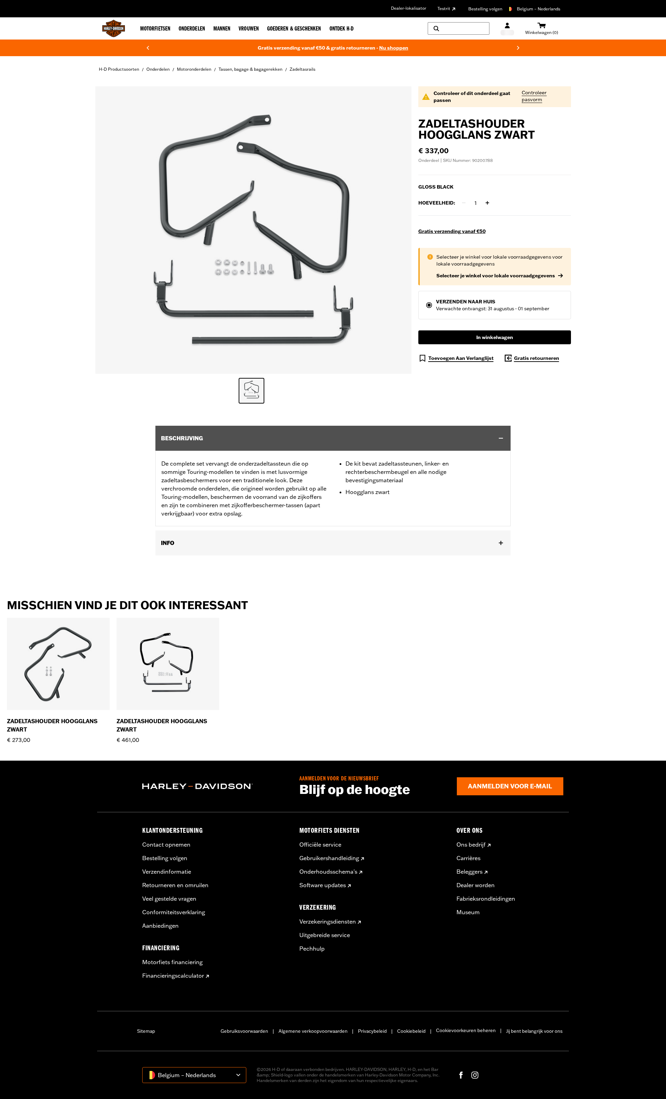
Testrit (443, 8)
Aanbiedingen (160, 925)
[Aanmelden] (507, 28)
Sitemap (146, 1031)
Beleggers (469, 871)
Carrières (468, 858)
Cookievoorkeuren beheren (466, 1030)
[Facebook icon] (461, 1075)
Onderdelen (158, 69)
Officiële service (320, 844)
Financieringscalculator (173, 975)
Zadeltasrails (302, 69)
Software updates (322, 885)
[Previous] (147, 47)
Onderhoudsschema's (328, 871)
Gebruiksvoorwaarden (244, 1031)
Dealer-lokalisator (408, 8)
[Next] (518, 47)
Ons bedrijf (471, 844)
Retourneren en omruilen (175, 885)
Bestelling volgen (485, 8)
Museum (468, 912)
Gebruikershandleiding (329, 858)
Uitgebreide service (324, 935)
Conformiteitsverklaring (173, 912)
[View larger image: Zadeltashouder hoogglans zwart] (253, 229)
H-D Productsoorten (119, 69)
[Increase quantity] (487, 202)
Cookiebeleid (411, 1031)
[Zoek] (458, 28)
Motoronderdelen (194, 69)
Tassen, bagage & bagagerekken (250, 69)
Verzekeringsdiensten (327, 921)
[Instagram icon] (475, 1075)
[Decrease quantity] (463, 202)
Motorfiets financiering (172, 962)
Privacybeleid (372, 1031)
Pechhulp (312, 948)
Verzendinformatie (166, 871)
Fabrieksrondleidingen (485, 898)
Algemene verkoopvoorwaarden (313, 1031)
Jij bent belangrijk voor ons (534, 1031)
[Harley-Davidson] (215, 786)
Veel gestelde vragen (169, 898)
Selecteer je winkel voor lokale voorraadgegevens (495, 275)
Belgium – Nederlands (538, 8)
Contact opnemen (166, 844)
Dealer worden (475, 885)
